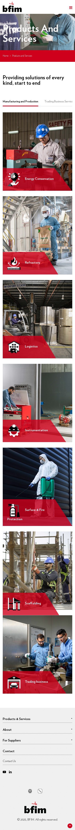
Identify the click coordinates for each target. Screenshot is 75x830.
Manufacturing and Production (20, 101)
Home (5, 56)
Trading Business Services (59, 101)
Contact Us (9, 761)
